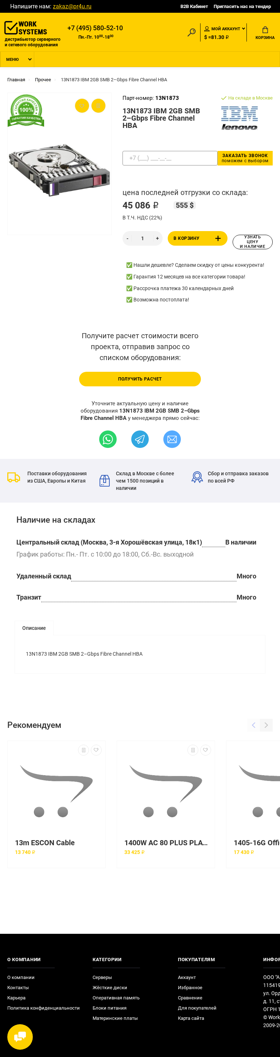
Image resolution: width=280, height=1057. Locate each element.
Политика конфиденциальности (43, 1008)
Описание (34, 628)
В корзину (186, 238)
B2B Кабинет (194, 6)
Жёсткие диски (110, 987)
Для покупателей (197, 1008)
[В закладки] (96, 750)
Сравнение (190, 998)
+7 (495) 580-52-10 (95, 28)
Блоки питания (110, 1008)
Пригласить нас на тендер (242, 6)
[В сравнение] (83, 750)
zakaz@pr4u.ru (72, 6)
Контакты (18, 987)
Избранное (190, 987)
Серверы (102, 977)
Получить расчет (140, 379)
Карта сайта (191, 1018)
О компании (21, 977)
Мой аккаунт (225, 29)
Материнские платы (115, 1018)
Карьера (16, 998)
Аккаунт (187, 977)
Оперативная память (116, 998)
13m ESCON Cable (45, 843)
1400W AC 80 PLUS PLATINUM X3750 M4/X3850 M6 (167, 843)
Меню (12, 59)
